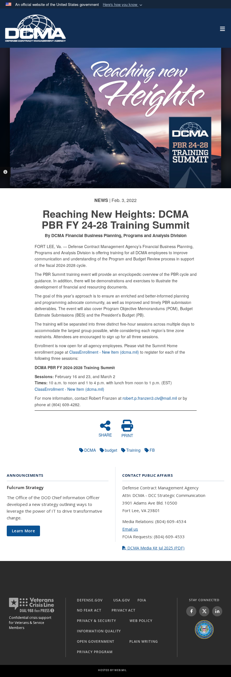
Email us (130, 529)
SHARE (105, 434)
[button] (123, 5)
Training (133, 450)
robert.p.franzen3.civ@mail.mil (150, 398)
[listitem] (191, 611)
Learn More (23, 530)
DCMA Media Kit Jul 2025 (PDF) (155, 548)
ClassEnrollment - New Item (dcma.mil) (104, 352)
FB (152, 450)
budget (111, 450)
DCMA (90, 450)
